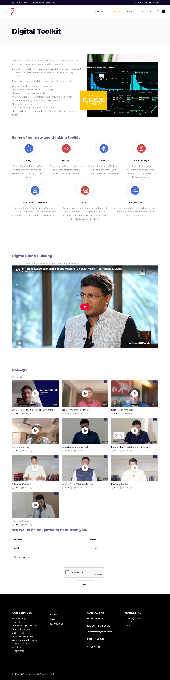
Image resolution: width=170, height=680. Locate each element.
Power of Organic (21, 521)
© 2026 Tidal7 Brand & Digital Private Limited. (33, 674)
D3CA (127, 626)
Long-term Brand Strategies (76, 410)
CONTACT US (56, 624)
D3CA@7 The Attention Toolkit (77, 484)
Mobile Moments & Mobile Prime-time (131, 447)
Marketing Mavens (133, 618)
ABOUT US (55, 614)
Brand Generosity (21, 447)
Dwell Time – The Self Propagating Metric (33, 410)
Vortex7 (128, 622)
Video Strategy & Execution (24, 640)
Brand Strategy (19, 618)
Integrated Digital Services (24, 626)
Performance (18, 651)
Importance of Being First (75, 447)
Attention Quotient (21, 484)
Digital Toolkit (18, 633)
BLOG (52, 619)
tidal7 (16, 413)
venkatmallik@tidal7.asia (99, 631)
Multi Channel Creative (22, 636)
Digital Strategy (19, 622)
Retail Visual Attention (122, 410)
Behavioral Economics (22, 643)
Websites (16, 647)
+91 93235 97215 (95, 618)
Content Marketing (21, 629)
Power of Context (120, 484)
